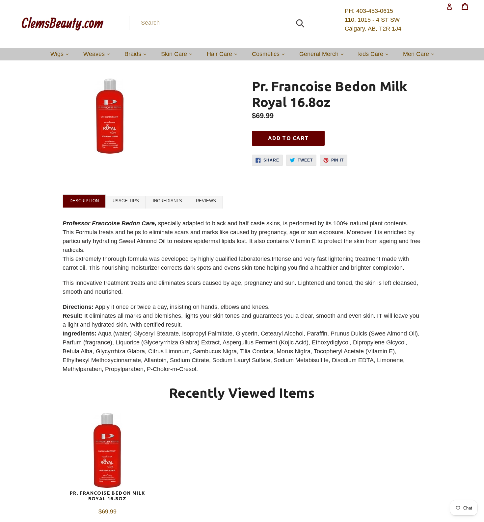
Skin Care (178, 53)
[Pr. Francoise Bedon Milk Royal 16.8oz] (107, 451)
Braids (136, 53)
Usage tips (126, 200)
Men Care (420, 53)
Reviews (206, 200)
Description (84, 200)
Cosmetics (270, 53)
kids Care (374, 53)
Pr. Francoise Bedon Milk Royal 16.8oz (107, 495)
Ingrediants (167, 200)
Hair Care (223, 53)
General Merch (323, 53)
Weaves (98, 53)
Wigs (61, 53)
